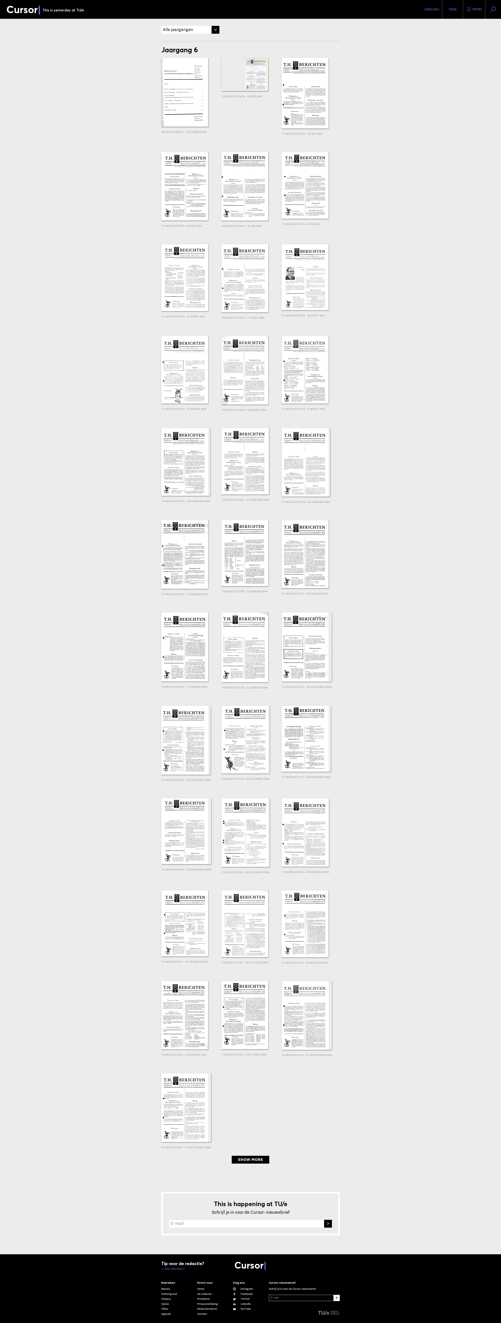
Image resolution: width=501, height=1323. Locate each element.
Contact (202, 1314)
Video (164, 1308)
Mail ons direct (174, 1269)
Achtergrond (169, 1294)
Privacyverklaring (207, 1304)
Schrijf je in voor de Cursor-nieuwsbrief (292, 1288)
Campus (166, 1298)
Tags (452, 9)
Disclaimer (203, 1298)
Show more (250, 1159)
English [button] (432, 9)
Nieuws (165, 1288)
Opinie (165, 1304)
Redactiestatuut (207, 1308)
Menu (477, 9)
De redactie (204, 1294)
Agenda (166, 1314)
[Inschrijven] (328, 1224)
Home (200, 1288)
